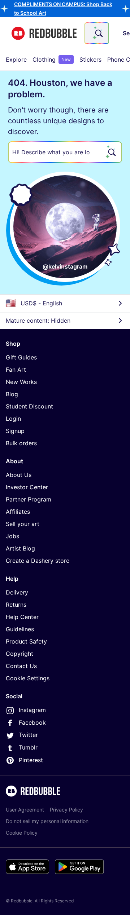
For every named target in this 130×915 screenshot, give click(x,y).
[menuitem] (16, 59)
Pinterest (31, 760)
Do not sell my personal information (47, 821)
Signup (15, 430)
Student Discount (29, 406)
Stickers (90, 59)
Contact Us (21, 665)
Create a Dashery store (37, 560)
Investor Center (27, 487)
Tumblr (28, 747)
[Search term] (98, 33)
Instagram (32, 709)
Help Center (22, 616)
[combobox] (96, 33)
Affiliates (18, 511)
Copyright (19, 653)
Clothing (51, 59)
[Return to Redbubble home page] (44, 33)
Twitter (28, 734)
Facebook (32, 722)
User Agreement (25, 809)
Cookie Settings (27, 678)
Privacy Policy (66, 809)
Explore (16, 59)
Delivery (17, 592)
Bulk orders (21, 443)
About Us (18, 474)
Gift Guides (21, 357)
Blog (12, 394)
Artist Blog (20, 548)
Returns (16, 604)
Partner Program (28, 499)
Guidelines (20, 629)
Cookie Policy (22, 833)
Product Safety (26, 641)
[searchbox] (65, 152)
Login (13, 418)
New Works (21, 381)
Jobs (12, 536)
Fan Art (16, 369)
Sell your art (22, 523)
